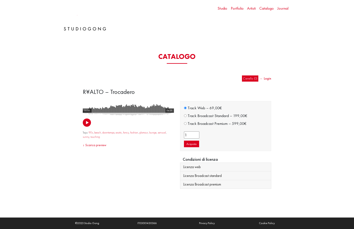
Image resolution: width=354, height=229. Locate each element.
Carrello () (250, 78)
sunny (86, 137)
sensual (162, 132)
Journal (282, 8)
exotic (119, 132)
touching (95, 137)
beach (97, 132)
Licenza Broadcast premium (202, 184)
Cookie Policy (267, 223)
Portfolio (237, 8)
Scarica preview (95, 145)
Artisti (251, 8)
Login (267, 78)
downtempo (108, 132)
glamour (143, 132)
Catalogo (266, 8)
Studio (222, 8)
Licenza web (192, 167)
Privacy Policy (207, 223)
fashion (134, 132)
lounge (153, 132)
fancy (126, 132)
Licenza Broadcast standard (202, 175)
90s (91, 132)
